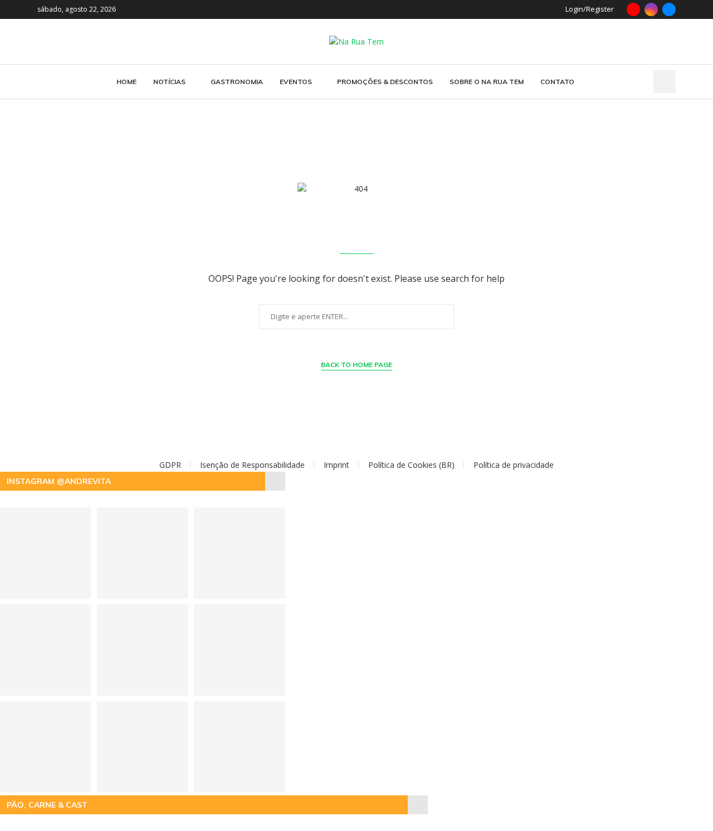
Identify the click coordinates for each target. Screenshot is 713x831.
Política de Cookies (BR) (411, 465)
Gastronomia (237, 81)
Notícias (169, 81)
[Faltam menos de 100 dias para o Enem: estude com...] (239, 553)
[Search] (664, 81)
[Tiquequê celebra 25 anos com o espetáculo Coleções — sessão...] (142, 650)
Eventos (296, 81)
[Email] (669, 9)
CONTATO (557, 81)
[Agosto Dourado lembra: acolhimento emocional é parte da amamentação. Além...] (239, 650)
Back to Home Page (356, 364)
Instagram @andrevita (59, 481)
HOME (126, 81)
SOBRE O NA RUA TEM (487, 81)
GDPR (170, 465)
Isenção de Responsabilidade (252, 465)
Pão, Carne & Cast (47, 805)
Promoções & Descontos (385, 81)
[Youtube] (633, 9)
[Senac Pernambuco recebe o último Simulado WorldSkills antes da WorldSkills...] (142, 553)
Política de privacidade (513, 465)
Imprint (336, 465)
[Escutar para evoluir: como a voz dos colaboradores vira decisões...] (142, 746)
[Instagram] (651, 9)
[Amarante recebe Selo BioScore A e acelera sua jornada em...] (239, 746)
